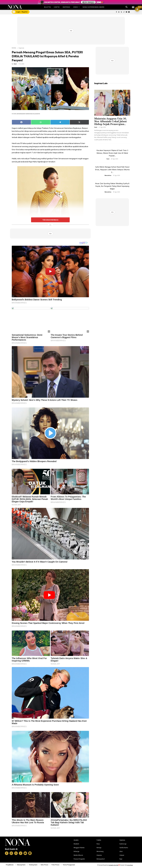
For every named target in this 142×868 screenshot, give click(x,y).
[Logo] (15, 7)
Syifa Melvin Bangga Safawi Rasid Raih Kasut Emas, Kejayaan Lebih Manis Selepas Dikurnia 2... (112, 169)
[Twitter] (121, 12)
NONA (14, 48)
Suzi (15, 64)
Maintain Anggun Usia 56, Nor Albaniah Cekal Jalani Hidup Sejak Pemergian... (110, 121)
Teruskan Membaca (50, 220)
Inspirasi (21, 48)
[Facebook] (116, 12)
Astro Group (130, 865)
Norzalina (108, 175)
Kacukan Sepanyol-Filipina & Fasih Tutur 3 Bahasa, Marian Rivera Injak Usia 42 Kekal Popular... (112, 153)
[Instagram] (119, 12)
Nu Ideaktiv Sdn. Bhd (113, 865)
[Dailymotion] (129, 12)
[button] (126, 7)
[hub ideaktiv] (133, 6)
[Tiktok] (124, 12)
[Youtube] (126, 12)
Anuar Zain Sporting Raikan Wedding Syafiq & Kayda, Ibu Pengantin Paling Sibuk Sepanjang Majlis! (112, 186)
